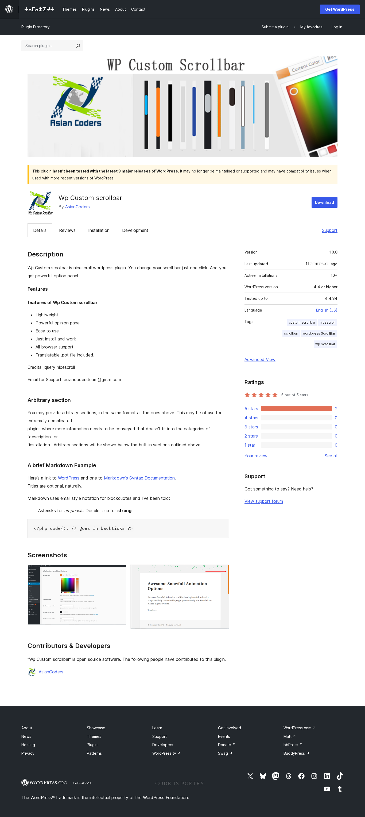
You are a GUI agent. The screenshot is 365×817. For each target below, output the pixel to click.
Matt (290, 736)
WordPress (68, 478)
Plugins (93, 744)
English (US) (326, 310)
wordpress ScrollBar (318, 333)
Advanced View (259, 359)
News (26, 736)
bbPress (293, 744)
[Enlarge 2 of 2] (221, 571)
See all (331, 455)
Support (329, 230)
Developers (162, 744)
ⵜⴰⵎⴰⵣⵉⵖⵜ (82, 783)
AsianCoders (77, 206)
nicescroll (327, 322)
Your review (255, 455)
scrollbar (291, 333)
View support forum (263, 501)
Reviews (67, 230)
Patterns (94, 753)
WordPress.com (300, 728)
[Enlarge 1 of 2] (119, 571)
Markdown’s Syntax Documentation (139, 478)
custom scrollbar (302, 322)
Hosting (28, 744)
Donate (227, 744)
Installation (99, 230)
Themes (94, 736)
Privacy (27, 753)
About (26, 728)
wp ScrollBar (325, 344)
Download (324, 202)
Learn (157, 728)
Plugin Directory (35, 27)
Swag (225, 753)
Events (224, 736)
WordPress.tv (166, 753)
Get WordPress (340, 9)
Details (39, 230)
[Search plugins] (78, 45)
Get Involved (229, 728)
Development (135, 230)
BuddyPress (296, 753)
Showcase (96, 728)
